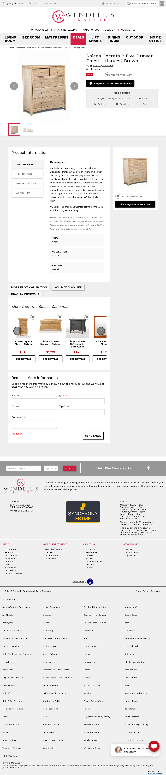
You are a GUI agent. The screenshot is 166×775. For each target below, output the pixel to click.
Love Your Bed (52, 555)
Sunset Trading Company (136, 724)
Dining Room (114, 39)
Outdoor (134, 37)
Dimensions (24, 174)
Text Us (147, 104)
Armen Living (130, 607)
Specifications (26, 183)
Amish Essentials (51, 607)
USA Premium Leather (53, 740)
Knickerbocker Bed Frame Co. (57, 677)
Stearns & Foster (92, 724)
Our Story (90, 549)
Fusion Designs (50, 646)
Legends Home (50, 685)
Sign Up (69, 468)
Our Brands (10, 571)
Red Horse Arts (50, 709)
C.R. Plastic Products (12, 630)
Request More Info (137, 204)
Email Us (124, 104)
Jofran (87, 670)
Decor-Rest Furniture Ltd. (55, 638)
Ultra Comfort (9, 740)
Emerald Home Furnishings (137, 638)
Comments (19, 417)
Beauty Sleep (131, 615)
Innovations (7, 670)
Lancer (87, 677)
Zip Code (65, 406)
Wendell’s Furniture (11, 748)
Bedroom (31, 37)
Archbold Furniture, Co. (95, 607)
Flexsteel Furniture (11, 646)
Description (24, 164)
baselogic (48, 615)
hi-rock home (9, 662)
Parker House (131, 701)
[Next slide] (101, 331)
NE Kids (87, 693)
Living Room (10, 39)
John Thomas (130, 670)
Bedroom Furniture (25, 48)
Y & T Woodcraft (10, 756)
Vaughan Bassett (92, 740)
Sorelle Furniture (10, 724)
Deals (78, 37)
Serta (45, 717)
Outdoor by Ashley (52, 701)
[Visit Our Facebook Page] (148, 468)
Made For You (91, 30)
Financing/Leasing (65, 30)
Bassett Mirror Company (95, 615)
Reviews (89, 558)
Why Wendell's (40, 30)
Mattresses (56, 37)
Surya (5, 732)
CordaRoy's (130, 630)
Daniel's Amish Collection (14, 638)
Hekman (88, 654)
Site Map (155, 591)
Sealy (5, 717)
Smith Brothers (131, 717)
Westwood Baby (92, 748)
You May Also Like (68, 287)
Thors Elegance (91, 732)
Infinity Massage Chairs (135, 662)
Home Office (155, 39)
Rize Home (129, 709)
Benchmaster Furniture (95, 623)
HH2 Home (129, 654)
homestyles (49, 662)
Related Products (25, 293)
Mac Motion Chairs (93, 685)
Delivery (110, 30)
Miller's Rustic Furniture (54, 693)
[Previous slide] (17, 331)
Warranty (23, 193)
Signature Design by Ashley (97, 717)
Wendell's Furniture (134, 740)
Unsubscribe (51, 558)
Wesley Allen (49, 748)
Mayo (127, 685)
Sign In (129, 549)
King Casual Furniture (12, 677)
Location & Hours (93, 561)
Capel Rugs (48, 630)
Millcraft (6, 693)
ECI (85, 638)
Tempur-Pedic (50, 732)
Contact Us (128, 30)
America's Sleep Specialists (16, 607)
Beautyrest (7, 623)
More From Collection (29, 287)
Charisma (88, 630)
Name (16, 395)
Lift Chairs (95, 39)
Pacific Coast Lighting (94, 701)
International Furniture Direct (57, 670)
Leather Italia (8, 685)
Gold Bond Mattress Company (17, 654)
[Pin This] (89, 75)
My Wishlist (131, 555)
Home (11, 48)
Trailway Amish (131, 732)
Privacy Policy (142, 591)
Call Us (101, 104)
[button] (74, 86)
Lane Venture (130, 677)
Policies (89, 567)
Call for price (93, 69)
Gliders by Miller (132, 646)
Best (126, 623)
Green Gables (50, 654)
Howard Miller (90, 662)
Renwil (87, 709)
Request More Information (113, 83)
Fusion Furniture (91, 646)
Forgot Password (134, 552)
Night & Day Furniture (101, 65)
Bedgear (47, 623)
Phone (16, 406)
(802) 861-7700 (15, 3)
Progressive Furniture (12, 709)
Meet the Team (92, 552)
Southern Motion (51, 724)
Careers (89, 555)
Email (63, 395)
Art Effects (7, 615)
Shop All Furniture (13, 574)
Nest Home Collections (135, 693)
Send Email (93, 435)
